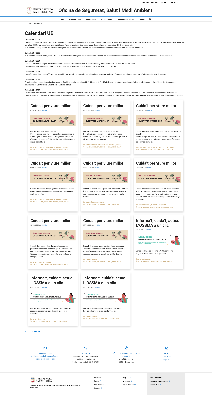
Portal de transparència (159, 381)
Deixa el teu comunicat (45, 359)
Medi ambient (91, 19)
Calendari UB (38, 149)
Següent (38, 331)
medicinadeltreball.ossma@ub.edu (45, 356)
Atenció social (106, 19)
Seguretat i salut (75, 19)
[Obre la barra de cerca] (150, 19)
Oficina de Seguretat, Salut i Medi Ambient (105, 10)
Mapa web (167, 359)
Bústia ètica (154, 385)
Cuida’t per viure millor (50, 105)
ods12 (59, 321)
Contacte (97, 388)
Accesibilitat (98, 385)
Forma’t (142, 19)
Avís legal (97, 378)
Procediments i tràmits (125, 19)
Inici (62, 19)
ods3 (61, 149)
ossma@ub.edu (45, 353)
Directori (84, 353)
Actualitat (145, 2)
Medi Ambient (156, 205)
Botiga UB (125, 378)
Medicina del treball (53, 147)
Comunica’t (155, 2)
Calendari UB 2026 (51, 149)
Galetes (96, 381)
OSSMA (29, 24)
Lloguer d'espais (128, 385)
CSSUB (170, 2)
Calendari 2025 (144, 261)
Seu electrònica (156, 378)
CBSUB (163, 2)
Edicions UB (126, 381)
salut (66, 149)
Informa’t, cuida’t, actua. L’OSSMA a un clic (157, 223)
